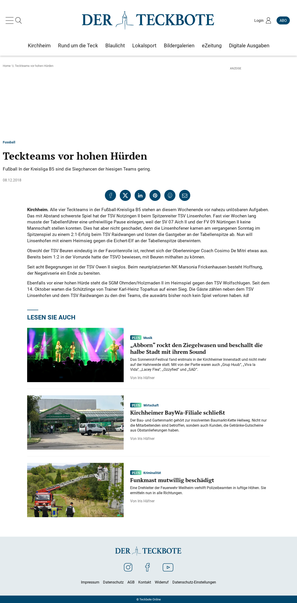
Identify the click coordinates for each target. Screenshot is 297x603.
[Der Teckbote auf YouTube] (168, 567)
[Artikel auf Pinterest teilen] (155, 195)
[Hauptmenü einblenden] (10, 20)
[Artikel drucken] (169, 195)
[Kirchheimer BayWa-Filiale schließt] (75, 422)
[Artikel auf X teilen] (125, 195)
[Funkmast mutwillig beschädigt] (75, 489)
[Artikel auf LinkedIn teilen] (140, 195)
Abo (283, 20)
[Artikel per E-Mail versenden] (184, 195)
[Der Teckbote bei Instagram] (128, 567)
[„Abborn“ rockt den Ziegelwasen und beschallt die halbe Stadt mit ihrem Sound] (75, 354)
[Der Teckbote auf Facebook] (147, 567)
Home (7, 66)
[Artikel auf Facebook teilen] (110, 195)
